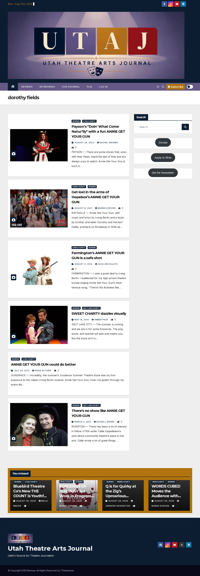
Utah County (89, 121)
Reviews (27, 86)
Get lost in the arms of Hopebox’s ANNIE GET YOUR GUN (95, 197)
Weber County (123, 482)
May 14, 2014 (82, 319)
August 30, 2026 (26, 501)
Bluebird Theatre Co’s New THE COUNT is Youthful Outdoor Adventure (30, 496)
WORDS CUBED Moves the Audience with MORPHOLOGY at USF (168, 496)
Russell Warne (106, 422)
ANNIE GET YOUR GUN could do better (43, 364)
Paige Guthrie (43, 370)
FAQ (89, 86)
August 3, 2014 (84, 264)
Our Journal (71, 86)
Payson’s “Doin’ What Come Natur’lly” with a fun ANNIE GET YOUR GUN (98, 131)
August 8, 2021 (84, 208)
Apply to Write (163, 157)
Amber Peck (101, 319)
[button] (163, 86)
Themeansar (67, 570)
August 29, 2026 (72, 501)
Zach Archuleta (108, 264)
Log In (103, 86)
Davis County (78, 187)
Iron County (66, 482)
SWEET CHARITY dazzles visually (99, 313)
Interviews (47, 86)
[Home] (13, 87)
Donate (163, 142)
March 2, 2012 (83, 422)
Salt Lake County (91, 308)
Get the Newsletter (163, 172)
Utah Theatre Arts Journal (50, 548)
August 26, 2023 (85, 142)
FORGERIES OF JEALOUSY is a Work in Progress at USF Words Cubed (75, 496)
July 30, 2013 (22, 370)
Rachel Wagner (109, 142)
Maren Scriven (107, 208)
